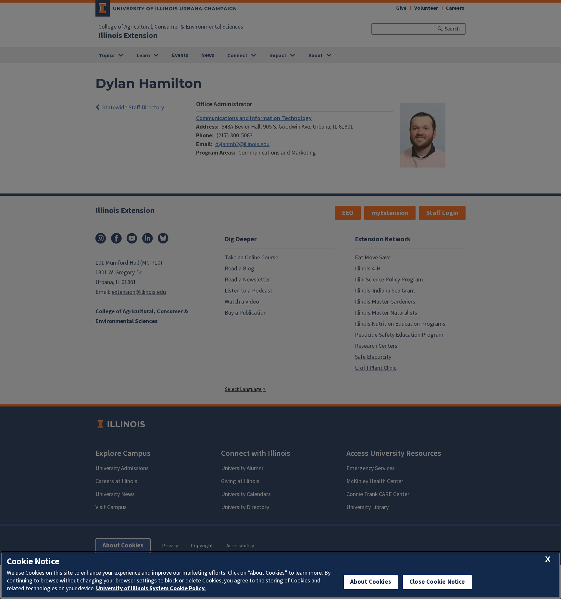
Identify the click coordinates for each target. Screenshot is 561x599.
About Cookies (370, 582)
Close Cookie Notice (437, 582)
